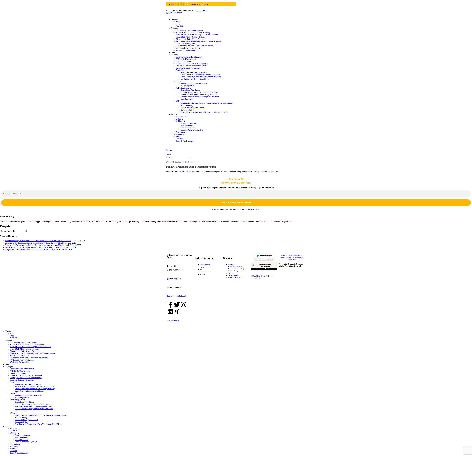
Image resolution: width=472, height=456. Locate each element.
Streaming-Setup (187, 110)
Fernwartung (181, 132)
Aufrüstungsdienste (183, 88)
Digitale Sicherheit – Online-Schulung (190, 39)
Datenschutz (292, 259)
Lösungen (175, 55)
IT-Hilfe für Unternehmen (186, 59)
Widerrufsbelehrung (285, 257)
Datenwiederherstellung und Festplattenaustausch (200, 97)
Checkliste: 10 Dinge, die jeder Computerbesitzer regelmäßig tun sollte (32, 247)
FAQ (173, 52)
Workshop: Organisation (185, 50)
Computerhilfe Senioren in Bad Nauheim (192, 63)
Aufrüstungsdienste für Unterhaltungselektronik (199, 94)
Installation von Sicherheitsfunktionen (195, 79)
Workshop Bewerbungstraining (188, 48)
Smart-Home (181, 70)
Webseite (179, 101)
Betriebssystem (186, 99)
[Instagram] (183, 305)
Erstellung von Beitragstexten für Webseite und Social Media (204, 112)
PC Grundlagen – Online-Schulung (189, 30)
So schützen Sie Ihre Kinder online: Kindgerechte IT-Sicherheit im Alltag (33, 243)
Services (174, 114)
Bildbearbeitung (187, 106)
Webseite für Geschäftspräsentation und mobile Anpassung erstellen (207, 103)
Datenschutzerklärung (252, 209)
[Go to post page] (182, 162)
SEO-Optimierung (188, 128)
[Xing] (177, 311)
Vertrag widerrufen (298, 257)
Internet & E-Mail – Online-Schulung (190, 37)
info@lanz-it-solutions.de (198, 4)
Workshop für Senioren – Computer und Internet (194, 46)
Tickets (178, 136)
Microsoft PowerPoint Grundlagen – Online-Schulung (197, 35)
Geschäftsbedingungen (295, 255)
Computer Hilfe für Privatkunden (188, 57)
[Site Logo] (174, 13)
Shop (178, 21)
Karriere (176, 320)
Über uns (174, 19)
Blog (178, 24)
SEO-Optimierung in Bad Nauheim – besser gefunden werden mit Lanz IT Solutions (38, 241)
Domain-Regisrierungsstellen (192, 130)
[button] (168, 155)
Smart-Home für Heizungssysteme (194, 72)
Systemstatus (181, 117)
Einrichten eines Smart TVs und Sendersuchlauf (199, 92)
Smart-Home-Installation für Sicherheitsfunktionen (200, 75)
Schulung (174, 28)
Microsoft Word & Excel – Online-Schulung (193, 32)
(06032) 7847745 (178, 4)
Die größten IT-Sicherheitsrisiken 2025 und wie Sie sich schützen (30, 249)
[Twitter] (177, 305)
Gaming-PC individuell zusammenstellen (191, 66)
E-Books (179, 119)
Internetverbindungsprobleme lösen (194, 83)
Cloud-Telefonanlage (236, 269)
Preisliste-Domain (187, 125)
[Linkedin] (170, 311)
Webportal (180, 134)
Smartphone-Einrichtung (190, 90)
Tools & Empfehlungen (185, 141)
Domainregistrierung (189, 123)
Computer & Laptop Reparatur (188, 68)
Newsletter (180, 26)
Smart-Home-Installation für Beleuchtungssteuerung (201, 77)
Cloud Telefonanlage (184, 61)
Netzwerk (179, 81)
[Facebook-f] (170, 305)
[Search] (190, 157)
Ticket (230, 273)
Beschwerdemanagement (185, 44)
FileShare (179, 139)
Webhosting (180, 121)
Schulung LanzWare (235, 278)
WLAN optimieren (188, 86)
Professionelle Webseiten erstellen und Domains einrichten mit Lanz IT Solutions (36, 245)
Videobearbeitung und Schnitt (192, 108)
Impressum (284, 255)
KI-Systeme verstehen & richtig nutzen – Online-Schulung (198, 41)
